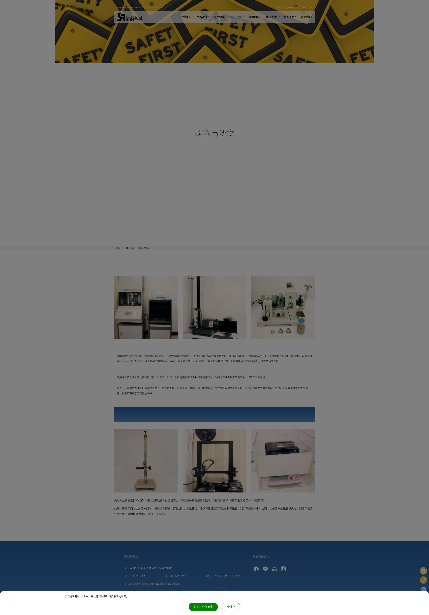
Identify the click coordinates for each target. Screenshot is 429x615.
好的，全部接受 (203, 606)
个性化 (231, 606)
